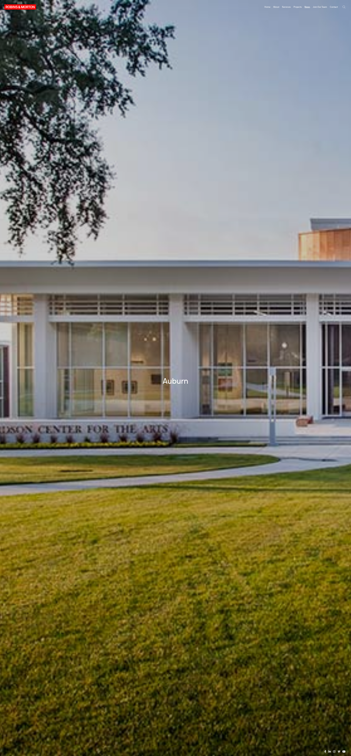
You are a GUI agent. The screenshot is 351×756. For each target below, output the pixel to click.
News (307, 7)
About (276, 7)
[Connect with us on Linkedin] (329, 751)
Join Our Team (320, 7)
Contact (334, 7)
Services (286, 7)
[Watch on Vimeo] (339, 751)
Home (267, 7)
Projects (298, 7)
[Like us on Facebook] (325, 751)
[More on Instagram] (334, 751)
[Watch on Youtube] (344, 751)
